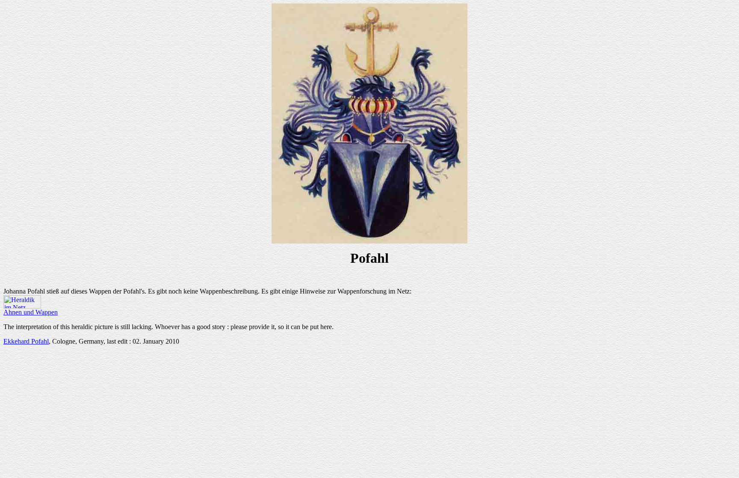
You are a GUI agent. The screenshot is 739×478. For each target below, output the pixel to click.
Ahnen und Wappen (30, 312)
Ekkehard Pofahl (26, 341)
